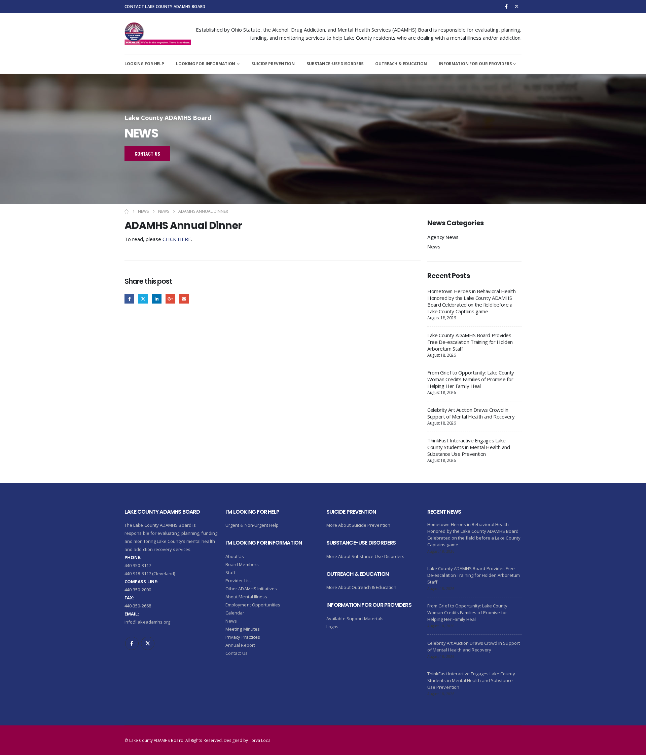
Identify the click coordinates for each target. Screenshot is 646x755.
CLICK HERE (177, 239)
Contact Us (236, 653)
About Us (234, 556)
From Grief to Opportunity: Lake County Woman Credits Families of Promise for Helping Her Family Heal (470, 379)
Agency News (443, 237)
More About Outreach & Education (361, 587)
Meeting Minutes (242, 629)
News (433, 246)
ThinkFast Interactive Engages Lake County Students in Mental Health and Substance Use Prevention (468, 447)
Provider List (238, 581)
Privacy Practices (242, 637)
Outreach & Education (401, 64)
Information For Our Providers (475, 64)
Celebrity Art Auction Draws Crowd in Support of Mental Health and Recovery (470, 413)
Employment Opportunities (253, 605)
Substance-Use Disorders (335, 64)
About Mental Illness (246, 597)
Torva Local (260, 740)
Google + (170, 299)
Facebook (129, 299)
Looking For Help (144, 64)
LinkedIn (157, 299)
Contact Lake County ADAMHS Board (164, 6)
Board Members (242, 564)
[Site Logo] (157, 33)
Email (184, 299)
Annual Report (240, 645)
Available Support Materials (355, 618)
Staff (230, 572)
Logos (332, 627)
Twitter (143, 299)
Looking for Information (205, 64)
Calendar (235, 613)
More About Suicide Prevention (358, 525)
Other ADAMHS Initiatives (251, 589)
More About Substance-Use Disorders (365, 556)
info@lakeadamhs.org (147, 622)
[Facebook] (506, 6)
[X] (516, 6)
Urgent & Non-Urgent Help (252, 525)
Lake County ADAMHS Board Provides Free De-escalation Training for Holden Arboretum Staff (470, 342)
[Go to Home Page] (126, 211)
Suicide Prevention (273, 64)
